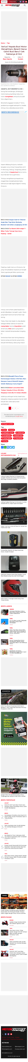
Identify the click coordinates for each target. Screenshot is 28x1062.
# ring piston (18, 438)
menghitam (9, 96)
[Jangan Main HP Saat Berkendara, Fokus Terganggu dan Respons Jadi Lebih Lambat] (14, 786)
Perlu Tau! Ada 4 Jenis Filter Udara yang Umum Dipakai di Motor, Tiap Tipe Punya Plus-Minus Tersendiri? (18, 631)
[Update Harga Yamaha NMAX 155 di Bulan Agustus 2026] (4, 923)
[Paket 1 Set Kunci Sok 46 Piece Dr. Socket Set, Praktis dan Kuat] (14, 514)
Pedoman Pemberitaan (16, 1039)
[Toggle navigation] (2, 5)
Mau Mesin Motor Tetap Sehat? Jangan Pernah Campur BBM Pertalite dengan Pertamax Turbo (16, 857)
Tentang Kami (5, 1039)
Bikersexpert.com (19, 1046)
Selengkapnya (22, 453)
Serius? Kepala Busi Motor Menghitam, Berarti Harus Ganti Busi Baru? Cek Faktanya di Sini (18, 642)
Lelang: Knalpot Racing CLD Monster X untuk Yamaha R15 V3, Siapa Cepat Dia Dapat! (13, 502)
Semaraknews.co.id (7, 1053)
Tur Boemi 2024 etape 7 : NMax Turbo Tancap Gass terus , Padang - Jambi (13, 231)
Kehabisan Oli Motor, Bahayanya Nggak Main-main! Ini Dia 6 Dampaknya (18, 652)
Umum (12, 609)
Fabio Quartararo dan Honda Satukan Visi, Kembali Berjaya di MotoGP (15, 826)
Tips (8, 43)
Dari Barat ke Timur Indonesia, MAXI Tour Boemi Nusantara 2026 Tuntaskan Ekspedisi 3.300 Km (16, 837)
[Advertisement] (14, 25)
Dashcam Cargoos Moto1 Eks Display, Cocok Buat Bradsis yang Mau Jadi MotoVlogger (13, 575)
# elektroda (20, 432)
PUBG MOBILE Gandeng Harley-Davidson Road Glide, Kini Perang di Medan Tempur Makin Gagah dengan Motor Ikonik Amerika (13, 912)
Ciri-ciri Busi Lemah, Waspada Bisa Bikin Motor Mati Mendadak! (18, 621)
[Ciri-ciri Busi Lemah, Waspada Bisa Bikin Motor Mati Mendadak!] (4, 621)
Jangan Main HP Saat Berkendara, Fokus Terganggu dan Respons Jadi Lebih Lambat (13, 795)
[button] (25, 5)
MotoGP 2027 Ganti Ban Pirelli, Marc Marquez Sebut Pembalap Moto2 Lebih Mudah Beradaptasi (16, 806)
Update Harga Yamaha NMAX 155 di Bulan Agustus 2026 (18, 922)
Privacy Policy (10, 1037)
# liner (4, 430)
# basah (11, 430)
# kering (4, 441)
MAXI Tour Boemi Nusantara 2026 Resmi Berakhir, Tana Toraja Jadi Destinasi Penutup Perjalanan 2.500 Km (13, 707)
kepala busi (14, 172)
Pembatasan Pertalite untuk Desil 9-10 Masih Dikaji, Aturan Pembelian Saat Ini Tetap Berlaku (16, 816)
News (6, 813)
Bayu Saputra (7, 59)
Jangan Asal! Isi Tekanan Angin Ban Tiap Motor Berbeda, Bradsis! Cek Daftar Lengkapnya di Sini (14, 222)
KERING (19, 276)
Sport (7, 803)
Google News (19, 416)
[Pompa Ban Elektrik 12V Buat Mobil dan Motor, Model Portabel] (14, 539)
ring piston (18, 326)
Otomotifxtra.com (7, 1046)
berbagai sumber (7, 424)
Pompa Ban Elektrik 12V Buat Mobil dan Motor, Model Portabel (12, 551)
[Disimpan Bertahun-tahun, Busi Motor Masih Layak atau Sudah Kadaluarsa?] (4, 612)
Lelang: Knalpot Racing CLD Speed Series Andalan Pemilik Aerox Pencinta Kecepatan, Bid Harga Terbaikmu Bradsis (13, 478)
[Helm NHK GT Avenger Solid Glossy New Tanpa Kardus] (14, 587)
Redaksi (17, 1037)
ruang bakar (5, 326)
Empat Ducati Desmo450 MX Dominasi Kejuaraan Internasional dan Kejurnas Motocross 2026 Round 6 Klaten (15, 847)
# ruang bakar (6, 438)
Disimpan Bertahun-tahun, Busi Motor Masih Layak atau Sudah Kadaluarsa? (18, 612)
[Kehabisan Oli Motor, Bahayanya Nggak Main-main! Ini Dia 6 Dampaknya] (4, 652)
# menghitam (6, 435)
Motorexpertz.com (7, 1049)
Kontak (4, 1037)
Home (3, 43)
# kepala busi (18, 435)
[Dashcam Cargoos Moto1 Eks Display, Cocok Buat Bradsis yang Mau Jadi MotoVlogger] (14, 563)
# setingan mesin (8, 432)
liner (9, 328)
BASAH (8, 276)
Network (4, 1)
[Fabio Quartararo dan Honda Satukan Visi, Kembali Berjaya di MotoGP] (4, 943)
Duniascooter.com (20, 1049)
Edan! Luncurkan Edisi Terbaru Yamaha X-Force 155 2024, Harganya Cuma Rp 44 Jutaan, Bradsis (13, 390)
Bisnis (11, 920)
